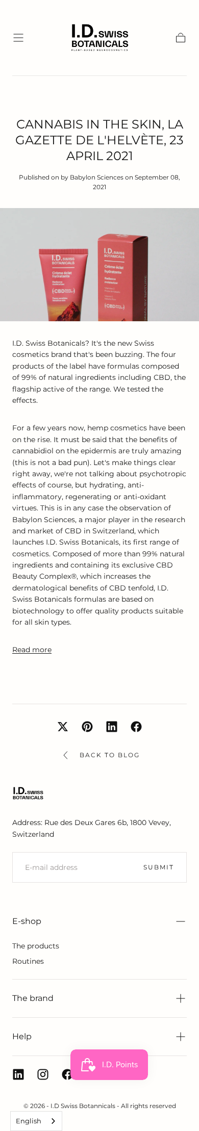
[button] (18, 38)
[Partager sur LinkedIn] (112, 726)
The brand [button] (33, 998)
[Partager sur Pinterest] (87, 726)
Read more (32, 649)
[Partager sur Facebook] (136, 726)
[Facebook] (67, 1074)
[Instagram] (43, 1074)
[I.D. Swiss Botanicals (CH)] (28, 793)
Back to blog (110, 755)
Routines (28, 961)
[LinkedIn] (18, 1074)
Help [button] (22, 1036)
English (28, 1121)
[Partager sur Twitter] (63, 726)
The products (35, 945)
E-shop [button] (26, 921)
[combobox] (36, 1121)
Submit (158, 867)
